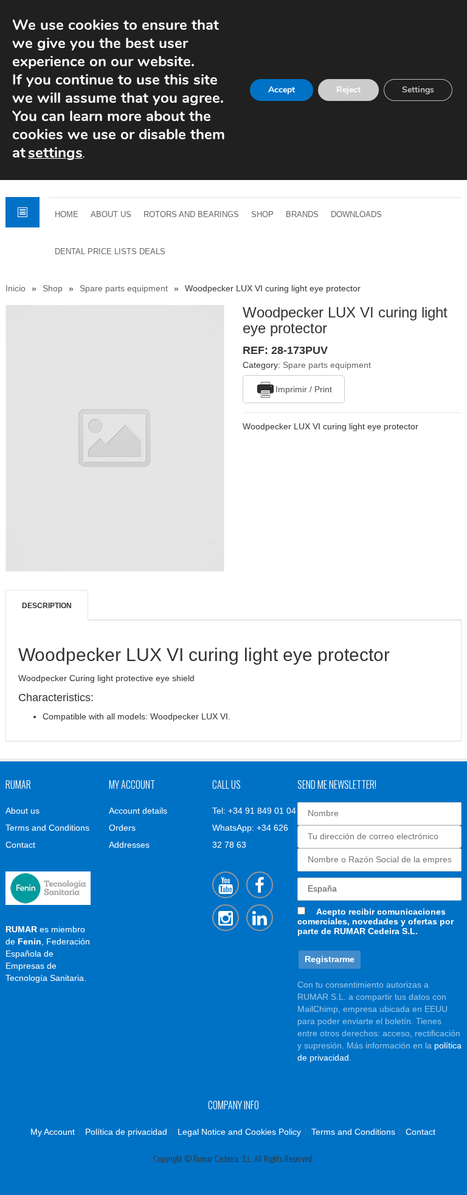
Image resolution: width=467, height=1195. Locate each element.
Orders (122, 828)
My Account (52, 1132)
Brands (302, 214)
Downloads (356, 214)
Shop (262, 214)
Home (66, 214)
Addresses (129, 845)
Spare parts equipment (124, 288)
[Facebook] (259, 884)
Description (47, 605)
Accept (281, 89)
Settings (418, 89)
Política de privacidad (126, 1132)
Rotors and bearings (191, 214)
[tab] (46, 606)
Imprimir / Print (303, 389)
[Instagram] (225, 917)
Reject (348, 89)
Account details (138, 811)
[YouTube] (225, 884)
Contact (20, 845)
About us (111, 214)
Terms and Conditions (47, 828)
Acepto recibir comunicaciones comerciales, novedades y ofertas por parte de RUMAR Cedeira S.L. (375, 921)
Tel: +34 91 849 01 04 (254, 811)
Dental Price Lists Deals (110, 252)
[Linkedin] (259, 917)
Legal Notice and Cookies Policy (239, 1132)
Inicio (15, 288)
